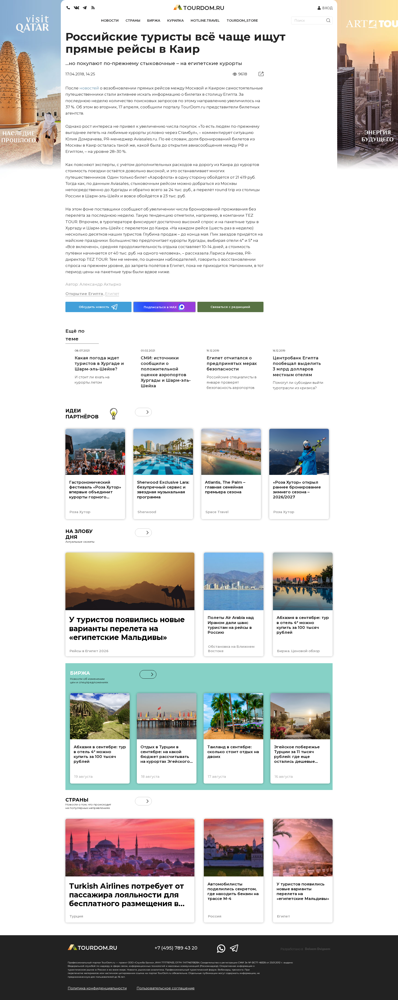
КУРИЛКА (175, 20)
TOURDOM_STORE (242, 20)
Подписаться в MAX (160, 307)
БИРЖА (153, 20)
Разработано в (305, 949)
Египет (112, 293)
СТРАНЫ (133, 20)
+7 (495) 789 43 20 (176, 948)
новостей (89, 88)
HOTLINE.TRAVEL (205, 20)
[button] (139, 412)
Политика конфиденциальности (97, 988)
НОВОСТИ (110, 20)
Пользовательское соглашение (166, 988)
